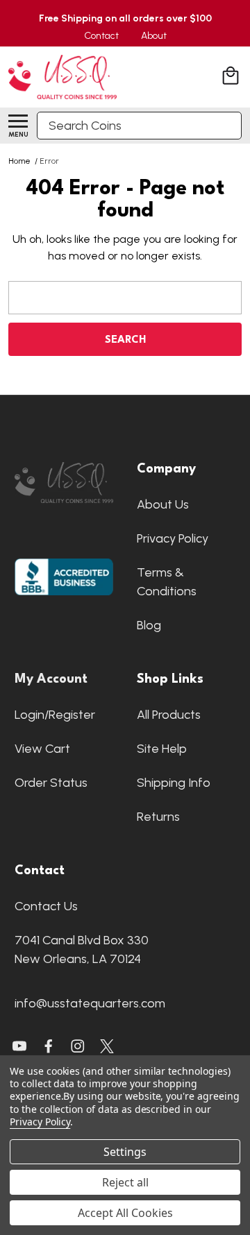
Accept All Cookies (125, 1212)
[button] (64, 482)
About (154, 36)
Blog (149, 625)
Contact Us (46, 906)
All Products (169, 714)
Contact (101, 36)
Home (19, 161)
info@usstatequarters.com (90, 1003)
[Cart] (232, 77)
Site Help (162, 748)
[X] (48, 1046)
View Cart (42, 748)
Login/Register (55, 714)
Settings (125, 1151)
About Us (163, 504)
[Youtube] (19, 1046)
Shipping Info (173, 782)
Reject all (125, 1182)
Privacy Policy (172, 538)
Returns (158, 816)
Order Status (51, 782)
